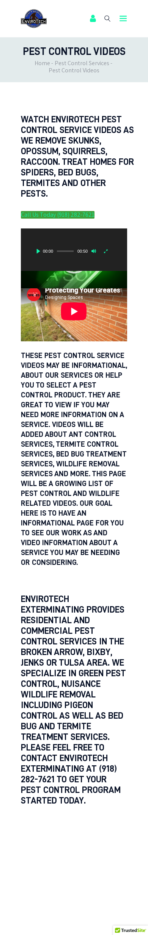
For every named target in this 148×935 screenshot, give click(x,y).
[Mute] (94, 251)
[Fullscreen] (106, 251)
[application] (74, 249)
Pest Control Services (82, 63)
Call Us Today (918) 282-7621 (57, 214)
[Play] (38, 251)
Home (42, 63)
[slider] (65, 251)
